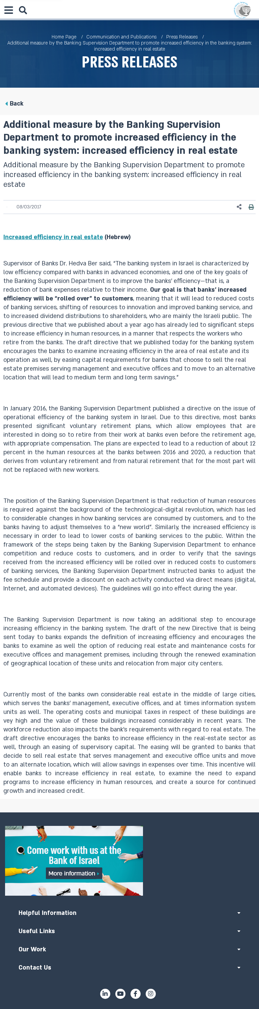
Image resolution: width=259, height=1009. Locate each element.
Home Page (64, 37)
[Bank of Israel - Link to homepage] (242, 10)
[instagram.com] (151, 994)
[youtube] (120, 994)
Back (16, 104)
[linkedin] (105, 994)
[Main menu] (8, 10)
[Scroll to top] (129, 812)
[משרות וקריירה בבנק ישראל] (129, 861)
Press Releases (182, 37)
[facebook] (136, 994)
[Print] (251, 206)
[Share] (239, 207)
